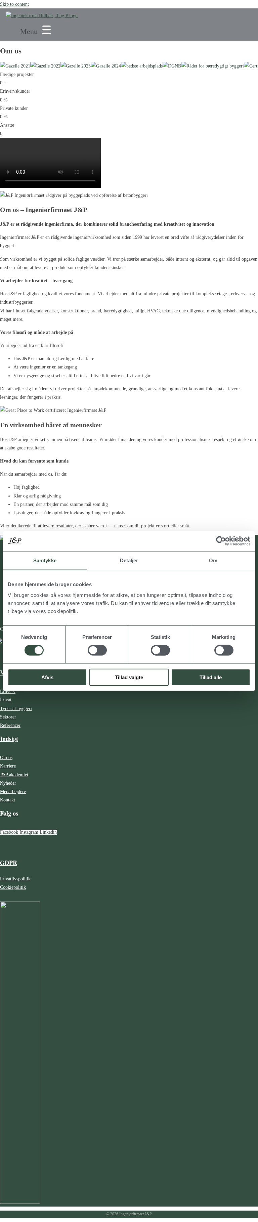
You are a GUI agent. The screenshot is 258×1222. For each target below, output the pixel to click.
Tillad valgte (129, 677)
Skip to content (14, 4)
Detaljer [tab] (129, 560)
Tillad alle (211, 677)
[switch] (97, 650)
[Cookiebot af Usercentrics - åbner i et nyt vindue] (220, 541)
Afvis (47, 677)
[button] (36, 30)
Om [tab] (213, 560)
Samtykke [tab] (44, 560)
